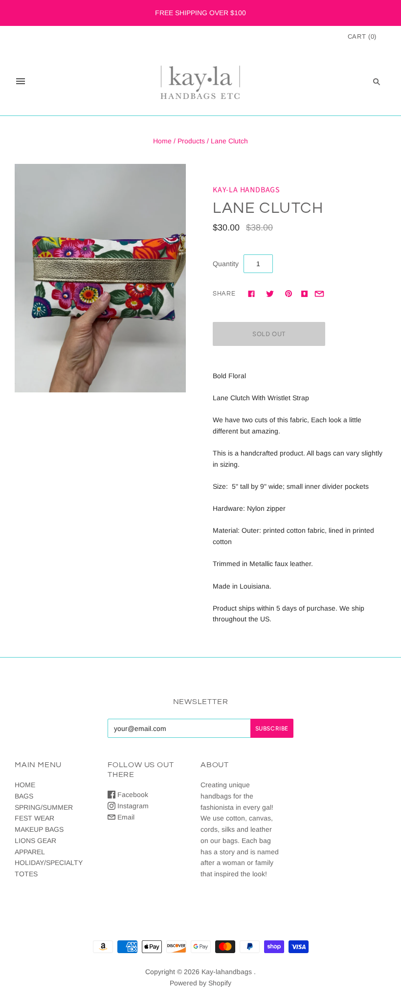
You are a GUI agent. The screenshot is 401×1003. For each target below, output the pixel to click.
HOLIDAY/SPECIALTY (49, 862)
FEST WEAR (34, 818)
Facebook (131, 794)
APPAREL (30, 852)
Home (162, 141)
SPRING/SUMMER (44, 807)
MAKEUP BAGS (39, 829)
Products (191, 141)
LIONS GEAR (35, 840)
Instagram (132, 806)
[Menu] (20, 81)
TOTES (26, 874)
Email (124, 817)
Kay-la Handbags (246, 189)
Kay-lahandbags (226, 972)
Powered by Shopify (200, 983)
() (362, 36)
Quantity (226, 264)
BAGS (24, 796)
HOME (25, 785)
